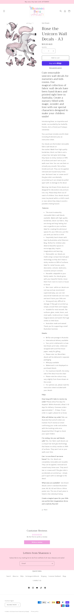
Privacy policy (34, 611)
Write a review (37, 542)
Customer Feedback (54, 576)
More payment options (55, 68)
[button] (4, 11)
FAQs (22, 576)
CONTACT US (37, 580)
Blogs (64, 576)
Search (8, 576)
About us (15, 576)
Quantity (44, 47)
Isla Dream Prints (13, 611)
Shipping (44, 576)
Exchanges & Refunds (32, 576)
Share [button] (45, 510)
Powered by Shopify (24, 611)
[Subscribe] (52, 563)
